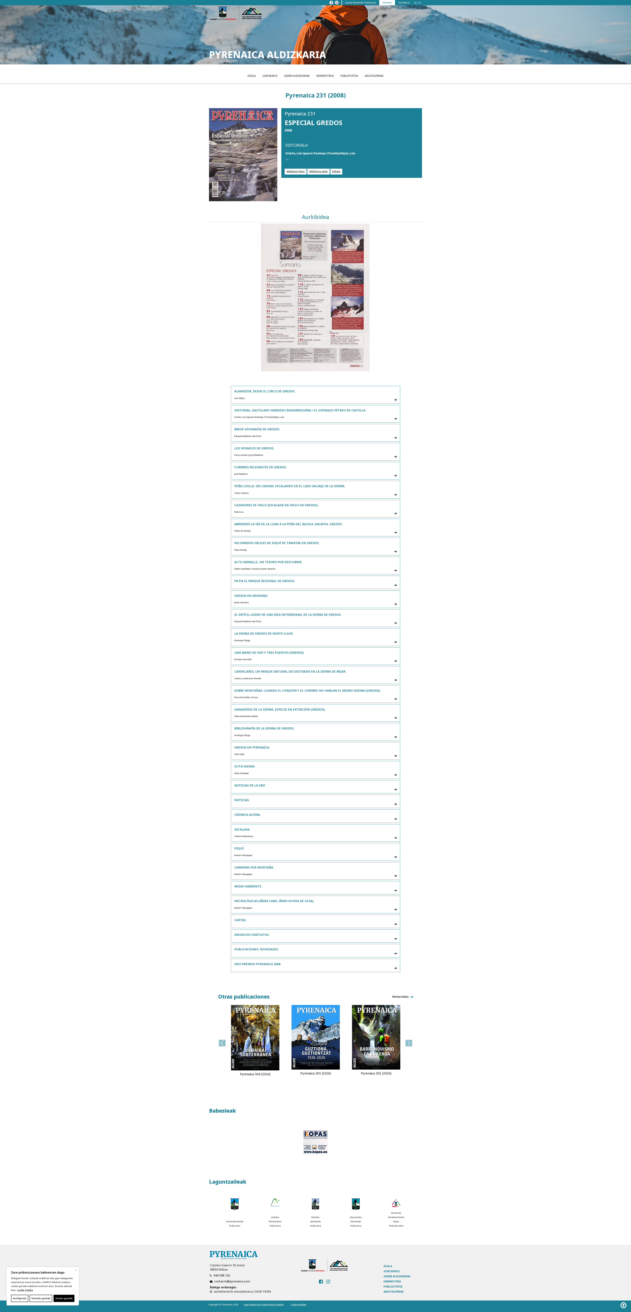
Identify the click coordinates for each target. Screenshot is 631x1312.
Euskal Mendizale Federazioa (360, 2)
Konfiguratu (19, 1298)
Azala (251, 75)
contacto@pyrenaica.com (232, 1281)
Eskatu (336, 171)
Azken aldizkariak (297, 75)
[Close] (76, 1270)
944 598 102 (222, 1275)
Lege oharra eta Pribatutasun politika (264, 1304)
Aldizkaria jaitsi (318, 171)
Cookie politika (298, 1304)
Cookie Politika (25, 1290)
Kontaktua (404, 2)
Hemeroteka (325, 75)
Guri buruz (270, 75)
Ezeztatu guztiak (41, 1298)
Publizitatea (349, 75)
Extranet (387, 2)
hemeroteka (400, 996)
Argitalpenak (374, 75)
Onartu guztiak (64, 1298)
